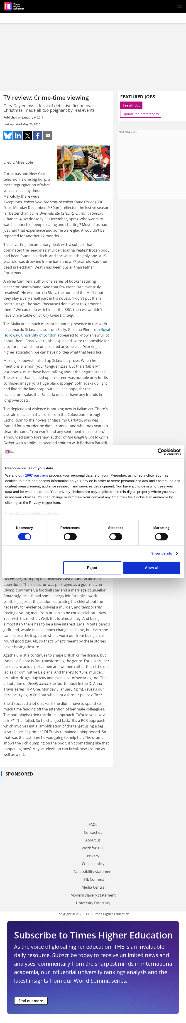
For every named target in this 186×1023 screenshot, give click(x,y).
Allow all (152, 568)
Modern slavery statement (93, 895)
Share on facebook (37, 135)
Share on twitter (27, 135)
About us (93, 840)
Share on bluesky (7, 135)
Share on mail (47, 135)
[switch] (70, 536)
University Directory (93, 902)
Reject (92, 568)
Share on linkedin (17, 135)
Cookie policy (93, 863)
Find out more (31, 1000)
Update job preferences (141, 114)
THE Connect (93, 879)
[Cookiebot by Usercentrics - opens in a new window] (161, 451)
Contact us (93, 832)
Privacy (93, 855)
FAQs (93, 824)
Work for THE (93, 848)
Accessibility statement (93, 871)
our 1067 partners (33, 475)
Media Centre (93, 887)
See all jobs (131, 105)
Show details (161, 553)
